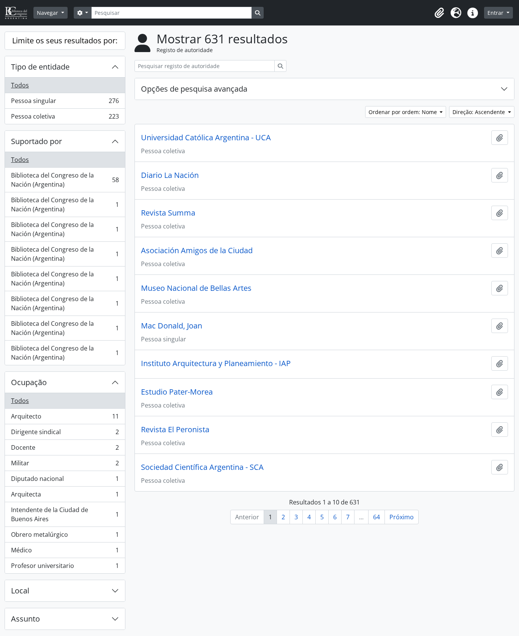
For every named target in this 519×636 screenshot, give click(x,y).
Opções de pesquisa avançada (194, 89)
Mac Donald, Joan (171, 325)
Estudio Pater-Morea (177, 392)
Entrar (496, 12)
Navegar (48, 12)
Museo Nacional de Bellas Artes (196, 288)
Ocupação (29, 382)
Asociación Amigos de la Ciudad (197, 250)
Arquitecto (65, 418)
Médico (65, 552)
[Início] (19, 12)
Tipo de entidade (40, 67)
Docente (65, 449)
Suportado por (36, 141)
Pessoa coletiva (65, 118)
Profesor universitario (65, 567)
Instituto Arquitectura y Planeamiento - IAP (216, 363)
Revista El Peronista (175, 429)
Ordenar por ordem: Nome (403, 112)
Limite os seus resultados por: (64, 40)
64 (376, 517)
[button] (439, 13)
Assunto (25, 619)
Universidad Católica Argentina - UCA (206, 137)
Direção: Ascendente (479, 112)
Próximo (401, 517)
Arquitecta (65, 496)
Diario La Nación (170, 175)
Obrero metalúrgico (65, 536)
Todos (20, 85)
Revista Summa (168, 212)
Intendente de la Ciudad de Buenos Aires (65, 514)
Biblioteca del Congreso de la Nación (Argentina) (65, 180)
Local (20, 590)
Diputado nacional (65, 480)
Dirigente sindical (65, 434)
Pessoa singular (65, 103)
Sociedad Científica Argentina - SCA (202, 467)
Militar (65, 465)
